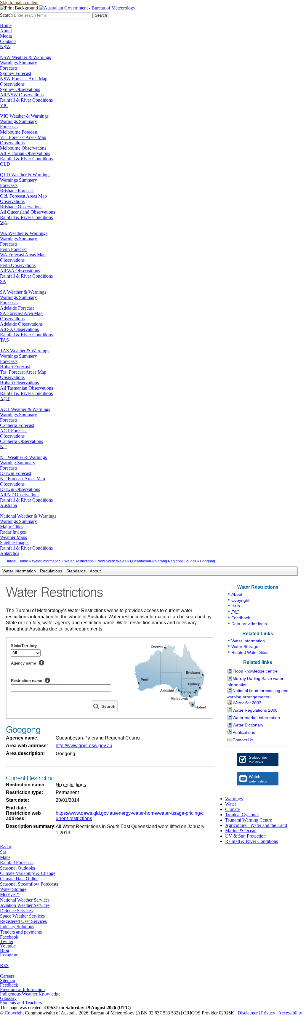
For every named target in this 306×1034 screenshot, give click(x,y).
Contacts (8, 41)
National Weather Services (24, 899)
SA (3, 281)
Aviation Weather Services (24, 905)
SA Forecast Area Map (21, 313)
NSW (5, 46)
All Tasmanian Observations (26, 387)
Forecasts (8, 68)
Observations (12, 84)
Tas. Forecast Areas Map (23, 371)
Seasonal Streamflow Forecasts (29, 883)
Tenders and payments (21, 931)
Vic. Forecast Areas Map (23, 137)
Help (41, 662)
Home (6, 25)
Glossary (8, 998)
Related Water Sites (249, 652)
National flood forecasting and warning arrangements (258, 693)
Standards (76, 571)
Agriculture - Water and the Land (256, 825)
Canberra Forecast (17, 425)
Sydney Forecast (15, 73)
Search (6, 14)
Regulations (51, 571)
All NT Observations (19, 494)
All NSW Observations (22, 94)
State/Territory (24, 646)
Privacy (268, 1012)
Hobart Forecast (15, 366)
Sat (3, 851)
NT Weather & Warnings (23, 457)
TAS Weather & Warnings (24, 350)
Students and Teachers (21, 1002)
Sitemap (7, 980)
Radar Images (13, 531)
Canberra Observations (21, 441)
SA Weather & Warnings (23, 291)
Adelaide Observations (21, 323)
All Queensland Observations (27, 212)
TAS (4, 339)
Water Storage (244, 646)
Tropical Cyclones (242, 814)
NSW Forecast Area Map (23, 78)
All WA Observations (20, 270)
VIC (4, 105)
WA (3, 222)
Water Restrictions (79, 561)
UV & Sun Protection (245, 835)
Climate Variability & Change (27, 873)
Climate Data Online (19, 878)
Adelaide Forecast (17, 307)
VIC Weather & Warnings (24, 116)
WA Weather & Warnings (23, 233)
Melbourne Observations (23, 148)
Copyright (240, 600)
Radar (5, 846)
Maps (5, 857)
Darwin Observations (20, 489)
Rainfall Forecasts (16, 862)
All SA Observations (19, 329)
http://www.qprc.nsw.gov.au (84, 745)
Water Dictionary (248, 725)
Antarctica (9, 553)
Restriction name (26, 680)
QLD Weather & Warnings (25, 174)
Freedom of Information (22, 989)
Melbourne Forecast (18, 132)
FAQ (235, 611)
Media (6, 36)
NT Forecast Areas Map (22, 478)
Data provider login (249, 623)
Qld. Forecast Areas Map (23, 196)
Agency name (23, 663)
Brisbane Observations (21, 206)
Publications (244, 732)
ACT (5, 398)
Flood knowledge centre (255, 671)
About (6, 30)
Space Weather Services (22, 915)
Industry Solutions (17, 926)
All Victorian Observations (25, 153)
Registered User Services (23, 921)
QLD (5, 164)
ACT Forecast (13, 430)
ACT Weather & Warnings (25, 409)
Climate (232, 809)
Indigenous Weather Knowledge (30, 993)
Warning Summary (17, 462)
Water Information (46, 561)
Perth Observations (18, 265)
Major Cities (11, 526)
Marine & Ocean (241, 830)
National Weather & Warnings (28, 515)
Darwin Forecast (15, 473)
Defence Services (16, 910)
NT (3, 446)
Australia (8, 505)
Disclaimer (248, 1012)
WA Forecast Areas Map (23, 254)
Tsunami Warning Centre (248, 819)
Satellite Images (14, 542)
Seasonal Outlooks (17, 867)
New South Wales (111, 561)
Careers (7, 976)
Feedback (240, 617)
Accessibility (290, 1012)
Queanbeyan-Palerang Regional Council (163, 561)
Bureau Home (17, 561)
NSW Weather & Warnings (25, 57)
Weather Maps (13, 537)
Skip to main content (19, 2)
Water (230, 803)
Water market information (256, 717)
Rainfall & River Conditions (26, 100)
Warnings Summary (18, 62)
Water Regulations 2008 (255, 710)
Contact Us (243, 739)
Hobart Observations (19, 382)
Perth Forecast (13, 249)
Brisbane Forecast (16, 190)
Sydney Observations (20, 89)
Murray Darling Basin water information (255, 681)
